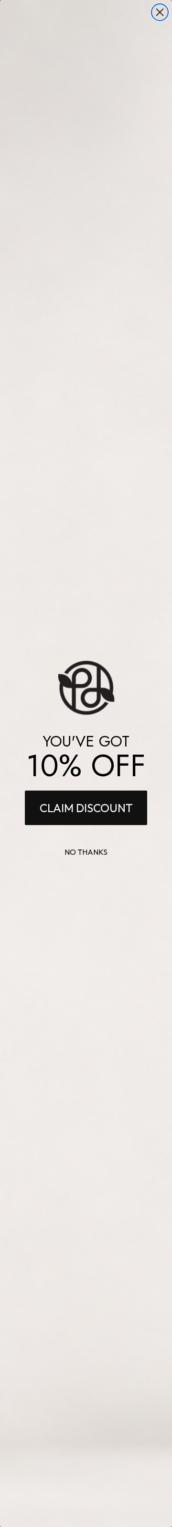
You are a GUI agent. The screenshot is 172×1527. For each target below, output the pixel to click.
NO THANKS (86, 852)
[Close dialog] (159, 12)
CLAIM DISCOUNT (86, 808)
